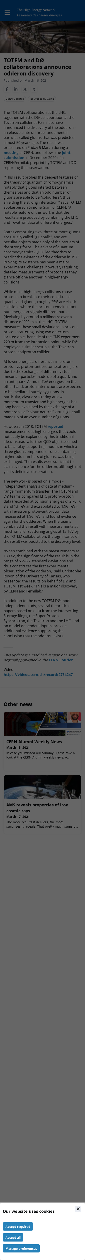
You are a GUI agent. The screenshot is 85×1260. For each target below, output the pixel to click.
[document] (42, 1231)
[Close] (78, 1209)
